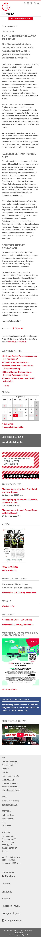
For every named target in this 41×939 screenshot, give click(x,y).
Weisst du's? (9, 606)
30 (36, 416)
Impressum (28, 930)
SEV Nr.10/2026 (10, 567)
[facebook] (14, 329)
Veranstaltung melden (13, 427)
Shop (4, 822)
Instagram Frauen (14, 921)
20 (20, 412)
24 (4, 416)
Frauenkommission (9, 783)
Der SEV (5, 769)
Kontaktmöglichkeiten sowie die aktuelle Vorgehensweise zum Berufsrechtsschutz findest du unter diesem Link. (20, 708)
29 (31, 416)
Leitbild (5, 772)
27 (20, 416)
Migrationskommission (11, 790)
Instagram (7, 891)
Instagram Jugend (11, 913)
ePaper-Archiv (9, 570)
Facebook (10, 876)
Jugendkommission (9, 787)
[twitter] (16, 329)
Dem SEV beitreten (9, 762)
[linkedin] (19, 329)
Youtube (6, 898)
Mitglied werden (20, 18)
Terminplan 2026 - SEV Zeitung (17, 620)
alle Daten (8, 424)
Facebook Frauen (11, 906)
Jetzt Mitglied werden (13, 442)
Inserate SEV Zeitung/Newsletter (18, 625)
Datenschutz (19, 932)
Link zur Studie (10, 690)
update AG (19, 935)
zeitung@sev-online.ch (17, 342)
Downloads (6, 826)
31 (4, 419)
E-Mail (4, 851)
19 (15, 412)
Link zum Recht (8, 815)
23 (36, 412)
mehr (6, 386)
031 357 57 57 (11, 848)
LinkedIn (6, 884)
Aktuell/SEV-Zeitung (10, 801)
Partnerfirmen (7, 819)
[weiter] (36, 396)
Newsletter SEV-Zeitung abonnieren (19, 593)
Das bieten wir (7, 765)
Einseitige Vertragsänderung (16, 362)
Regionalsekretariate (10, 776)
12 (15, 409)
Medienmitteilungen (10, 804)
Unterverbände (8, 779)
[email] (22, 329)
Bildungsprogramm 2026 (20, 476)
